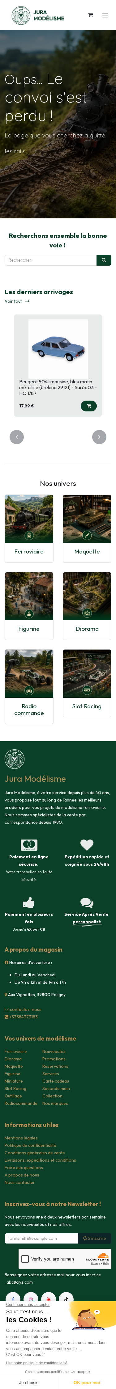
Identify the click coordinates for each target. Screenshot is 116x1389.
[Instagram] (31, 1299)
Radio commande (29, 709)
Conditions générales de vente (35, 1152)
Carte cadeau (55, 1081)
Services (50, 1073)
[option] (58, 368)
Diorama (87, 628)
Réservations (55, 1066)
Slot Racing (86, 706)
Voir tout (14, 301)
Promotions (54, 1059)
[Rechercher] (104, 260)
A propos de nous (22, 1175)
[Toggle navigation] (105, 14)
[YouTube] (48, 1299)
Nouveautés (54, 1051)
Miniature (14, 1081)
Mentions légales (21, 1138)
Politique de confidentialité (30, 1145)
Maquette (87, 551)
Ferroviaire (29, 551)
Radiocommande (21, 1103)
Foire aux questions (24, 1167)
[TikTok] (66, 1299)
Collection (52, 1096)
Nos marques (55, 1103)
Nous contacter (20, 1182)
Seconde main (56, 1088)
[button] (89, 406)
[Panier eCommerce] (90, 15)
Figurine (29, 628)
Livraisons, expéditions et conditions (40, 1160)
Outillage (13, 1096)
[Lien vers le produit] (29, 519)
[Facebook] (13, 1299)
